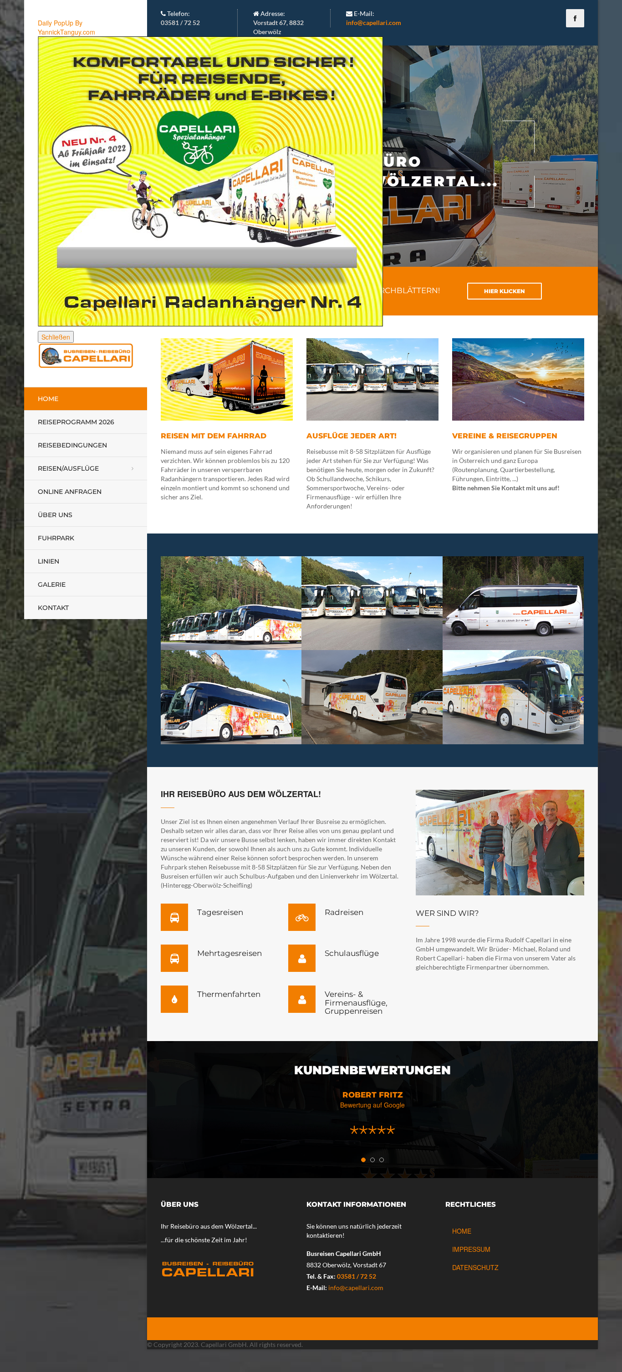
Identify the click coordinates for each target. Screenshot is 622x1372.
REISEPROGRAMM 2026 (76, 422)
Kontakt (53, 608)
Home (48, 399)
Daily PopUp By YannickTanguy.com (66, 27)
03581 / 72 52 (356, 1276)
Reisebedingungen (72, 445)
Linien (48, 561)
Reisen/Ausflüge (68, 468)
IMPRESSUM (471, 1249)
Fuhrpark (56, 538)
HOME (461, 1230)
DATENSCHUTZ (475, 1267)
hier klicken (504, 291)
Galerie (52, 584)
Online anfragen (70, 492)
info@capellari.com (373, 22)
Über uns (55, 515)
